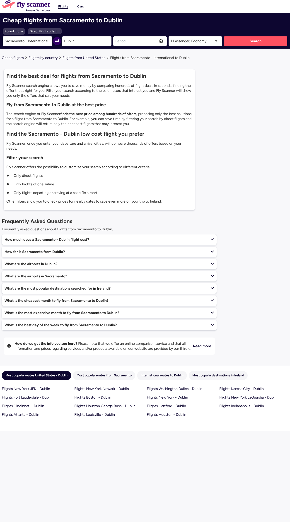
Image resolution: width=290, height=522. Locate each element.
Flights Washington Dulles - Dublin (174, 389)
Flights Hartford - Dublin (166, 406)
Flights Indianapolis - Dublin (241, 406)
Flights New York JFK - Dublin (26, 389)
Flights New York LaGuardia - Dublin (248, 397)
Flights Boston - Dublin (92, 397)
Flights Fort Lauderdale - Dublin (27, 397)
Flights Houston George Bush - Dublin (104, 406)
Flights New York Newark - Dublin (101, 389)
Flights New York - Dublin (167, 397)
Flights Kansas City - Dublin (241, 389)
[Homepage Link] (26, 4)
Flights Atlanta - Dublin (20, 414)
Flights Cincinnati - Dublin (23, 406)
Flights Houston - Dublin (166, 414)
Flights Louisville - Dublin (94, 414)
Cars (80, 6)
